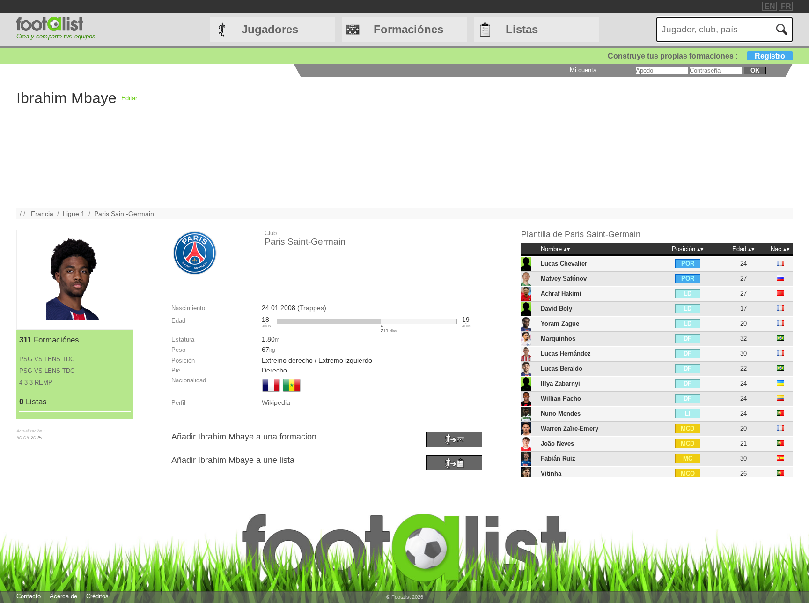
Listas (522, 29)
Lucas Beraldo (561, 368)
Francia (42, 213)
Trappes (312, 308)
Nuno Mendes (561, 413)
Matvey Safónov (564, 278)
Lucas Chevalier (564, 263)
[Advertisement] (418, 142)
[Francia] (271, 392)
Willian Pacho (561, 398)
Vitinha (551, 473)
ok (754, 70)
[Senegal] (291, 392)
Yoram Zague (560, 323)
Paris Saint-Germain (124, 213)
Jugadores (270, 29)
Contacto (28, 596)
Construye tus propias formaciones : (696, 56)
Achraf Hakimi (561, 293)
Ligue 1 (74, 213)
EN (770, 6)
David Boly (556, 308)
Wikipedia (276, 402)
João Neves (557, 443)
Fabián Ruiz (558, 458)
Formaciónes (408, 29)
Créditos (97, 596)
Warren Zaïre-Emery (569, 428)
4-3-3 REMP (35, 382)
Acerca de (63, 596)
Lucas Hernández (566, 353)
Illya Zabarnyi (560, 383)
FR (786, 6)
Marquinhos (558, 338)
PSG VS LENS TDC (46, 359)
